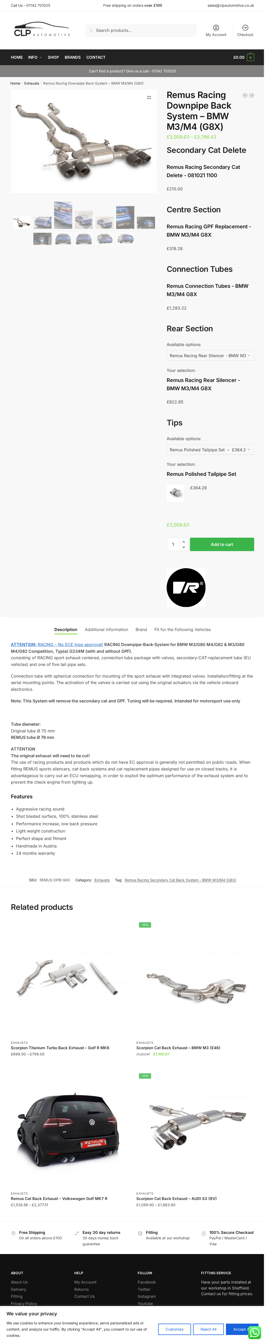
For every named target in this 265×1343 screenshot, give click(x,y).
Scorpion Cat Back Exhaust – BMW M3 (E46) (178, 1047)
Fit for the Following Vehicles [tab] (182, 629)
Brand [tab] (141, 629)
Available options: (184, 344)
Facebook (147, 1282)
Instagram (147, 1296)
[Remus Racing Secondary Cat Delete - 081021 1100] (245, 95)
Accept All (242, 1329)
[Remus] (186, 588)
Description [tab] (65, 629)
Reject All (208, 1329)
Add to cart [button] (195, 1064)
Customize (174, 1329)
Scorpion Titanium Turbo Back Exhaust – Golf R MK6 (60, 1047)
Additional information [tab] (106, 629)
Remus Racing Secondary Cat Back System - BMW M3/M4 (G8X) (180, 880)
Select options (70, 1064)
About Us (19, 1282)
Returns (81, 1289)
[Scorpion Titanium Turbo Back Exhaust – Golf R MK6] (70, 978)
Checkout (245, 34)
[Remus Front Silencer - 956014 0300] (251, 95)
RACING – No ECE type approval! (57, 644)
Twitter (144, 1289)
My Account (216, 34)
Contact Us (84, 1296)
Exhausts (31, 83)
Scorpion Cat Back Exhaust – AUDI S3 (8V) (176, 1198)
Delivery (18, 1289)
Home (15, 83)
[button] (149, 97)
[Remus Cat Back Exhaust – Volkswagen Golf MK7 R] (70, 1129)
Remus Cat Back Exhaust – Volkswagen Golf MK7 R (59, 1198)
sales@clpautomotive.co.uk (231, 5)
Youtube (145, 1303)
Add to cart (222, 544)
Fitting (17, 1296)
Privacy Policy (24, 1303)
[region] (132, 1324)
